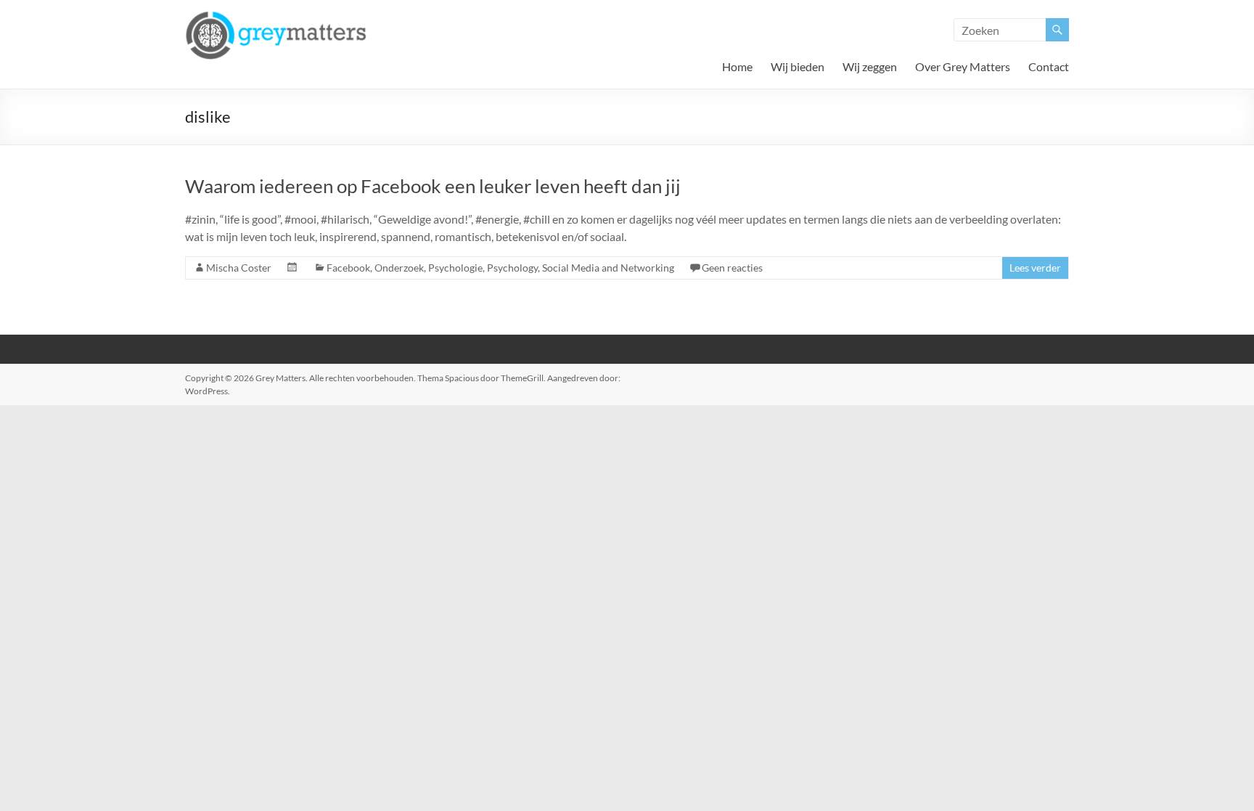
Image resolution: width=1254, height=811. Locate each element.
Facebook (348, 267)
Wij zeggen (870, 66)
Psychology (512, 267)
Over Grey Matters (962, 66)
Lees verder (1035, 267)
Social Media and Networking (608, 267)
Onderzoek (399, 267)
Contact (1048, 66)
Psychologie (455, 267)
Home (737, 66)
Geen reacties (732, 267)
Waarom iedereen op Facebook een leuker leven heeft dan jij (433, 185)
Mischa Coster (238, 267)
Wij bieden (797, 66)
